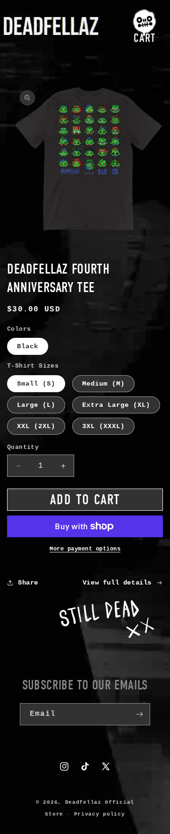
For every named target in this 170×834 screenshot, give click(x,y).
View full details (117, 582)
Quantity (23, 447)
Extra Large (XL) (116, 405)
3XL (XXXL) (103, 426)
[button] (145, 26)
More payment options (85, 549)
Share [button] (28, 582)
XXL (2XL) (36, 426)
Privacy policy (99, 814)
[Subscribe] (139, 714)
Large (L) (36, 405)
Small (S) (36, 383)
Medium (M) (103, 383)
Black (27, 346)
